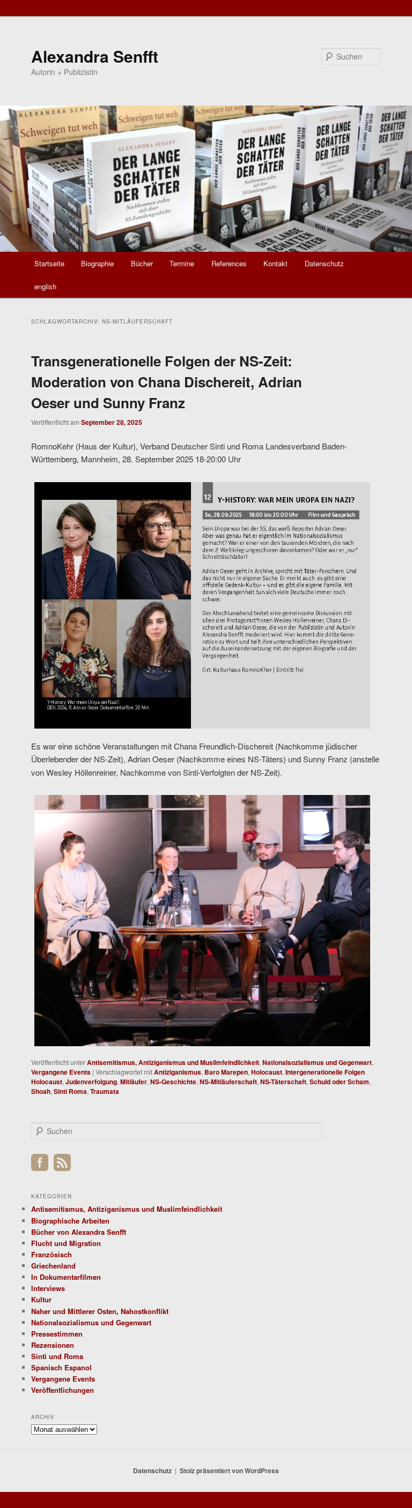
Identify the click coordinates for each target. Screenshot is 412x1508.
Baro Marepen (226, 1072)
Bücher (142, 263)
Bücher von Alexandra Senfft (78, 1232)
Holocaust (266, 1072)
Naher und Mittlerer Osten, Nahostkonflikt (99, 1311)
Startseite (49, 263)
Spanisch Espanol (61, 1367)
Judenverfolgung (91, 1081)
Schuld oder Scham (339, 1081)
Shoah (40, 1091)
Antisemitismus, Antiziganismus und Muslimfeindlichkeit (173, 1062)
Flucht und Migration (66, 1243)
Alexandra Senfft (94, 55)
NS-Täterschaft (283, 1081)
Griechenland (53, 1266)
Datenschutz (324, 263)
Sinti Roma (70, 1091)
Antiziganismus (177, 1072)
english (45, 286)
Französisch (51, 1254)
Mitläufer (133, 1081)
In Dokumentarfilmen (66, 1277)
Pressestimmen (57, 1334)
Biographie (97, 263)
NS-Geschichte (173, 1081)
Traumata (104, 1091)
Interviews (48, 1288)
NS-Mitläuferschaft (228, 1081)
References (229, 263)
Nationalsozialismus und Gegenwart (317, 1062)
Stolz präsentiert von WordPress (229, 1470)
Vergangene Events (61, 1072)
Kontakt (275, 263)
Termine (182, 263)
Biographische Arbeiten (70, 1221)
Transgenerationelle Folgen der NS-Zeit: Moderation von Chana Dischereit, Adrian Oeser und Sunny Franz (166, 381)
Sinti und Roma (57, 1356)
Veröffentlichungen (62, 1390)
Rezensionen (52, 1345)
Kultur (41, 1299)
